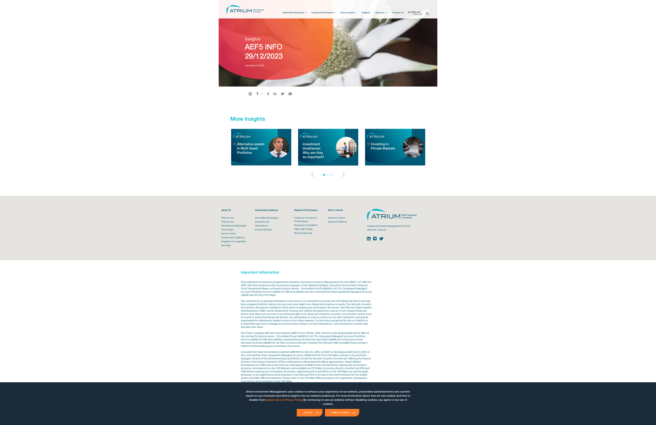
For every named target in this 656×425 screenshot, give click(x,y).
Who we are (227, 217)
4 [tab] (332, 175)
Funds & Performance (322, 13)
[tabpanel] (261, 148)
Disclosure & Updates (306, 225)
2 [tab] (327, 175)
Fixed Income (262, 221)
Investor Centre (336, 217)
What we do (227, 221)
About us (380, 13)
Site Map (226, 245)
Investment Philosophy (233, 225)
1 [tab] (324, 175)
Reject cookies (340, 412)
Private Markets (263, 229)
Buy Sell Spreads (303, 232)
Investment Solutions (293, 13)
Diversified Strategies (266, 217)
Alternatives (261, 225)
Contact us (398, 13)
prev (312, 175)
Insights (366, 13)
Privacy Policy (228, 233)
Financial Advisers (337, 221)
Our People (227, 229)
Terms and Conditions (233, 237)
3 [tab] (329, 175)
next (343, 175)
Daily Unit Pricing (303, 228)
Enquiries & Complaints (233, 241)
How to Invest (347, 13)
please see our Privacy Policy (284, 400)
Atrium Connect (415, 13)
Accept (308, 412)
